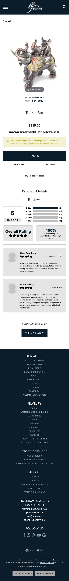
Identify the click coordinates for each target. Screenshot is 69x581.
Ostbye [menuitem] (34, 383)
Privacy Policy (34, 488)
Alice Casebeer (27, 253)
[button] (64, 7)
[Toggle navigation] (6, 7)
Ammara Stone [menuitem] (35, 364)
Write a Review (34, 332)
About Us (34, 476)
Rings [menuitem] (34, 419)
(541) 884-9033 (34, 100)
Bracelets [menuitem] (34, 431)
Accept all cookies (45, 573)
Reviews (34, 199)
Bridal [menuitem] (34, 408)
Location (34, 480)
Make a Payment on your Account (34, 463)
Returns (50, 164)
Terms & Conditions (34, 492)
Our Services (34, 455)
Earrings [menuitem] (34, 423)
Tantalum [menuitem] (34, 391)
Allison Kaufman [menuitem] (34, 360)
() (60, 207)
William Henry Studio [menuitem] (34, 395)
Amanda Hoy (26, 284)
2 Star (29, 217)
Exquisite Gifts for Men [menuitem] (35, 438)
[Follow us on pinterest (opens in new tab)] (33, 535)
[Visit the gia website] (29, 550)
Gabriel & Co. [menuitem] (34, 379)
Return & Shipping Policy (34, 484)
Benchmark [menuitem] (34, 368)
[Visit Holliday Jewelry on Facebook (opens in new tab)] (24, 535)
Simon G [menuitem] (34, 387)
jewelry (8, 20)
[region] (34, 62)
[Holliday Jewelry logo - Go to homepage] (34, 7)
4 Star (29, 211)
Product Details (34, 191)
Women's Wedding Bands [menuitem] (34, 412)
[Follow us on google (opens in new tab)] (44, 535)
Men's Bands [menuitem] (34, 415)
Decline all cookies (22, 573)
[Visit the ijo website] (40, 550)
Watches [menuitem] (34, 435)
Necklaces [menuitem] (34, 427)
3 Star (29, 214)
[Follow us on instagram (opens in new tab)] (28, 535)
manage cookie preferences (31, 566)
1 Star (29, 220)
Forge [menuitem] (34, 375)
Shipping (19, 164)
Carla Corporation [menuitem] (34, 372)
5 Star (29, 207)
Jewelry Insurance (34, 459)
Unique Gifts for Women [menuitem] (34, 442)
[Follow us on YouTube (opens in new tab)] (38, 535)
